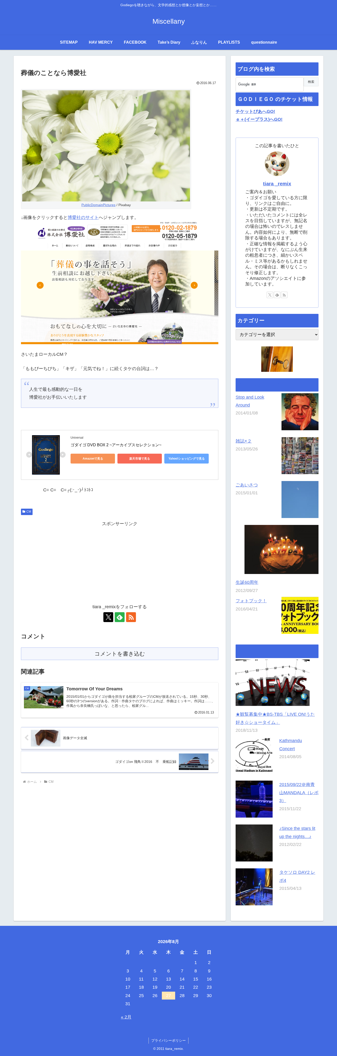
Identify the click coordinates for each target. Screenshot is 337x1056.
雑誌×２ (244, 440)
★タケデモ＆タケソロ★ (267, 651)
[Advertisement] (119, 562)
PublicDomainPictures (98, 205)
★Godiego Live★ (259, 385)
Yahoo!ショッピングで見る (186, 458)
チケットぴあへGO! (255, 111)
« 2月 (126, 1017)
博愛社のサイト (83, 217)
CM (28, 511)
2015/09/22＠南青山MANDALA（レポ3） (298, 792)
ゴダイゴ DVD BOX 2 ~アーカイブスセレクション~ (116, 445)
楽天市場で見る (139, 458)
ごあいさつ (247, 484)
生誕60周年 (247, 582)
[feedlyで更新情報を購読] (120, 617)
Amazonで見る (93, 458)
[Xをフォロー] (108, 617)
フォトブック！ (251, 600)
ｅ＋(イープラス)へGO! (259, 119)
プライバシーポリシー (168, 1040)
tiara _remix (277, 183)
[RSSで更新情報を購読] (131, 617)
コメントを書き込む (119, 654)
